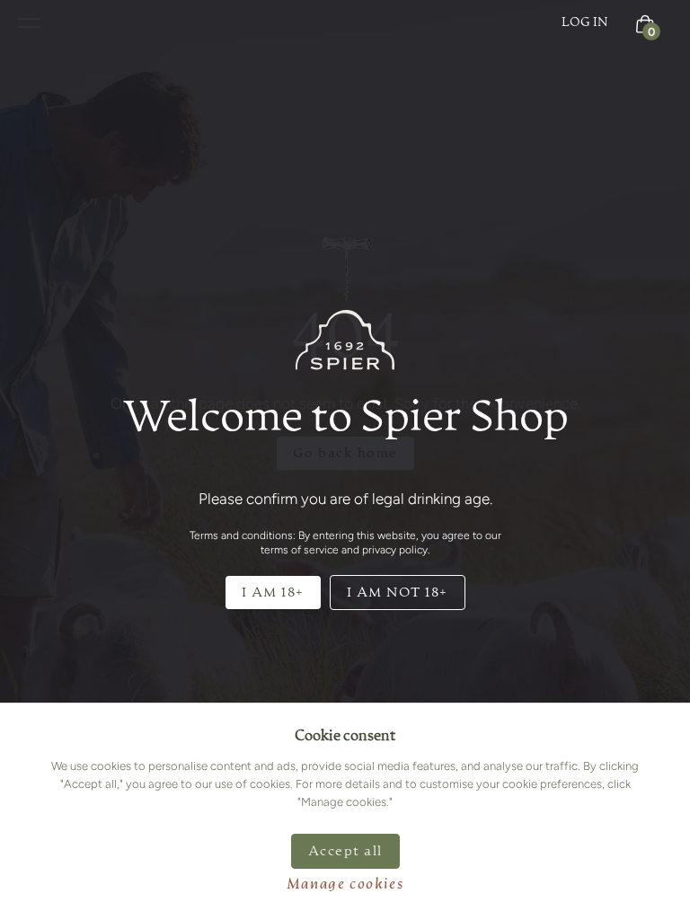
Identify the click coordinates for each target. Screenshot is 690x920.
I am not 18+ (397, 592)
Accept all (345, 851)
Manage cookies (345, 885)
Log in (585, 22)
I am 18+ (273, 592)
